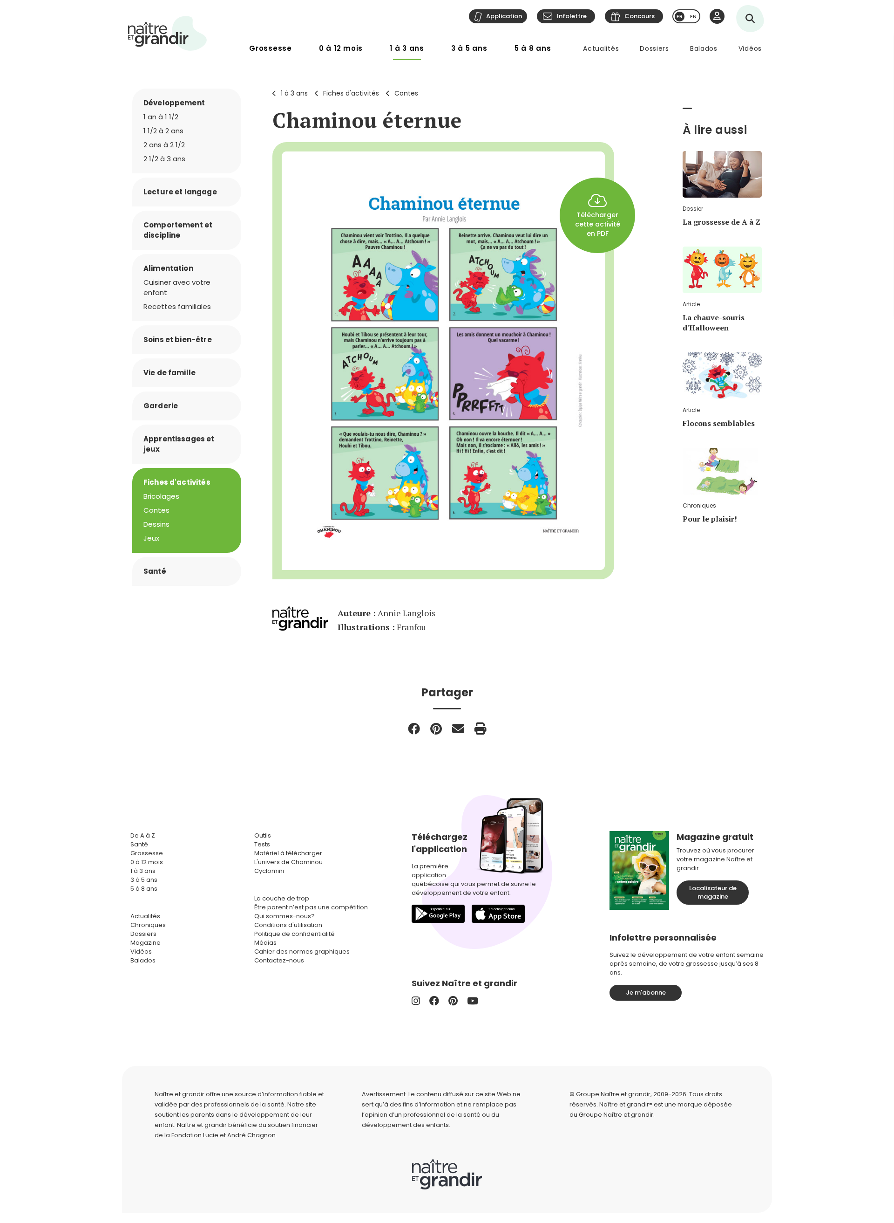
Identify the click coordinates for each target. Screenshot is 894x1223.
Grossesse (270, 48)
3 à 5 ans (469, 48)
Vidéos (750, 48)
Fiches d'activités (351, 93)
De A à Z (142, 835)
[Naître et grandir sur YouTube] (472, 1001)
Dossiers (654, 48)
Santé (154, 571)
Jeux (151, 538)
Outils (262, 835)
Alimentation (168, 268)
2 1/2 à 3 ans (164, 159)
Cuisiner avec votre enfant (176, 287)
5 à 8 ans (533, 48)
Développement (174, 103)
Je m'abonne (646, 992)
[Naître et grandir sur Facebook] (434, 1001)
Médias (265, 942)
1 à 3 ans (407, 48)
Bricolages (161, 496)
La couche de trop (281, 898)
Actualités (601, 48)
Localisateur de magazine (713, 892)
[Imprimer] (480, 728)
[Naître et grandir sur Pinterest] (453, 1001)
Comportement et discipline (177, 230)
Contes (406, 93)
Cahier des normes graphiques (302, 951)
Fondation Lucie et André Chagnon (223, 1135)
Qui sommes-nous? (284, 916)
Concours (639, 16)
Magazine (145, 942)
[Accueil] (167, 33)
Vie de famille (169, 373)
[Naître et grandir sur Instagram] (416, 1001)
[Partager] (414, 728)
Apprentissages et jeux (179, 444)
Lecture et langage (180, 192)
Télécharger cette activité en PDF (597, 224)
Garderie (160, 406)
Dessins (156, 524)
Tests (262, 844)
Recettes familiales (177, 306)
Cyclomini (269, 870)
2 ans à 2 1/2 (164, 145)
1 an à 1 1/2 (160, 117)
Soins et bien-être (177, 339)
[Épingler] (436, 728)
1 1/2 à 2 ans (163, 131)
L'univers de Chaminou (288, 862)
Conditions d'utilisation (288, 925)
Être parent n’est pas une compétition (311, 907)
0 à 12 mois (341, 48)
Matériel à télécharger (288, 853)
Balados (704, 48)
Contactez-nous (279, 960)
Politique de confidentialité (294, 933)
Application (504, 16)
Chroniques (148, 925)
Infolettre (572, 16)
